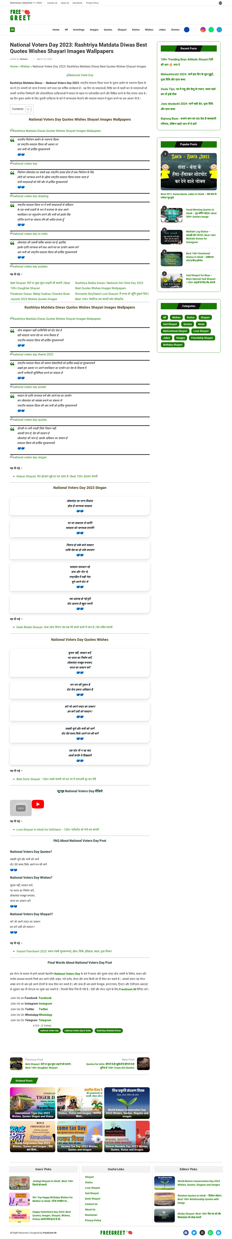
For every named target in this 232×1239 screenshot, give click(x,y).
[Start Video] (38, 807)
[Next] (147, 1080)
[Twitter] (195, 29)
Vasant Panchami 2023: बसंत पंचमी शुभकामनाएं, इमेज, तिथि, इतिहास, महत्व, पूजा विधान (64, 951)
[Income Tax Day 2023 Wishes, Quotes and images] (79, 1136)
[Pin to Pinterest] (93, 1043)
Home (56, 29)
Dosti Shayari (92, 1198)
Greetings (78, 29)
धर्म (66, 29)
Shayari (122, 29)
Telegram (45, 1020)
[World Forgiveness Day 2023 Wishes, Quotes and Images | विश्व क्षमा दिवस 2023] (32, 1136)
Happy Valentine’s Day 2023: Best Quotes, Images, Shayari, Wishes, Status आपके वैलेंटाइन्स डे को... (51, 1215)
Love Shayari (201, 331)
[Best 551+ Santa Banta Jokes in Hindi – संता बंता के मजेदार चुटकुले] (189, 171)
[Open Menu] (12, 29)
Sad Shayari (170, 324)
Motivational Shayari (175, 331)
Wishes (149, 29)
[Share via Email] (102, 1043)
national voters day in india (78, 1030)
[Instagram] (203, 29)
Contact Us (52, 3)
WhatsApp (45, 1015)
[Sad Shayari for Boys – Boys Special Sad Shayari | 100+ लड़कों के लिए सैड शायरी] (172, 281)
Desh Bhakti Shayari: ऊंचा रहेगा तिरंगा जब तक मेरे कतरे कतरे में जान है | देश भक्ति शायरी (64, 627)
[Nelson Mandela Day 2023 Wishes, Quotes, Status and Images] (127, 1136)
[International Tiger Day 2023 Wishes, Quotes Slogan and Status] (32, 1103)
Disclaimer (77, 3)
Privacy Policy (92, 3)
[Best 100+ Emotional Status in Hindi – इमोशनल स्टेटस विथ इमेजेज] (172, 259)
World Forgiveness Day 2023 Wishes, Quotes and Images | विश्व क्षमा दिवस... (33, 1146)
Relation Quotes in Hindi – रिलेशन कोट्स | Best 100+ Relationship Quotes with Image (200, 1199)
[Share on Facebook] (76, 1043)
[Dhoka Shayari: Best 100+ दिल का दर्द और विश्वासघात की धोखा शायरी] (164, 1215)
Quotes (108, 29)
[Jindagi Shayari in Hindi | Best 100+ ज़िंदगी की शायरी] (19, 1183)
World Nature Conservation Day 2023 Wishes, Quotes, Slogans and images (127, 1113)
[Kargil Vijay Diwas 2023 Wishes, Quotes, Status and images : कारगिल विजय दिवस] (79, 1103)
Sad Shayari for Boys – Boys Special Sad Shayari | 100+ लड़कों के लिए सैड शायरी (201, 279)
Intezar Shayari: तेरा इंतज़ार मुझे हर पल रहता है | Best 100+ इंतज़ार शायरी (57, 476)
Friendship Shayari (202, 337)
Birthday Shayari (172, 344)
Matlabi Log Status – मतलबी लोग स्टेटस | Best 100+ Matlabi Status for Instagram (201, 237)
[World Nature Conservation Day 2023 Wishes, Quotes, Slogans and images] (127, 1103)
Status (136, 29)
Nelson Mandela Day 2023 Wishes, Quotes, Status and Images (127, 1148)
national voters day (49, 1030)
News (201, 324)
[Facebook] (186, 29)
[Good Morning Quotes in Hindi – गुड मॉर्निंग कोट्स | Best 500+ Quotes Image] (172, 215)
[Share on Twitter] (84, 1043)
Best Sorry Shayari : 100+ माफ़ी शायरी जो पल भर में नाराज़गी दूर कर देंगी (56, 779)
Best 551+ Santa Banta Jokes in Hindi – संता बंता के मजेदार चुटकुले (189, 196)
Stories (175, 29)
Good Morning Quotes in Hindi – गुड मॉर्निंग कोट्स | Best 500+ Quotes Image (201, 213)
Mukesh (24, 59)
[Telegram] (219, 29)
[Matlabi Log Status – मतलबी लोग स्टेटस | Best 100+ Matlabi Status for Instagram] (172, 237)
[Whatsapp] (211, 29)
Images (94, 29)
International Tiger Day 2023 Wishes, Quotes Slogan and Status (32, 1114)
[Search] (220, 3)
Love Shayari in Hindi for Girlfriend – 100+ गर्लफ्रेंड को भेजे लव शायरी (57, 829)
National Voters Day (67, 973)
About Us (65, 3)
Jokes (162, 29)
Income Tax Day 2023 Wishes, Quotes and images (79, 1148)
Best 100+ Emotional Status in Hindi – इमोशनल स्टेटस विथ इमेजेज (200, 257)
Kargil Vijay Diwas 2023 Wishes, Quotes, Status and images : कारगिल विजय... (80, 1113)
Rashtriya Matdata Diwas (109, 1030)
